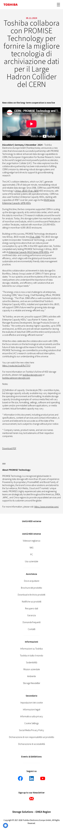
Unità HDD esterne (31, 521)
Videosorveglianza (31, 540)
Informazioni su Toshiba (31, 648)
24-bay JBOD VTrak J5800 (27, 190)
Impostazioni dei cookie (31, 702)
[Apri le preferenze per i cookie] (5, 827)
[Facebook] (20, 778)
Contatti (31, 629)
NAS (31, 547)
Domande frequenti (32, 622)
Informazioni (31, 641)
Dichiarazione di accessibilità (31, 744)
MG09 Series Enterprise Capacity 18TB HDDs (28, 202)
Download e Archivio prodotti (31, 594)
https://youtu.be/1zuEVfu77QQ (16, 365)
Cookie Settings (31, 723)
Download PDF (9, 448)
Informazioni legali (31, 709)
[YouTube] (43, 778)
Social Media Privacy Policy (31, 730)
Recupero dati (31, 608)
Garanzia (31, 615)
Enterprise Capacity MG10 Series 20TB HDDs (29, 252)
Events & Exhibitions (31, 756)
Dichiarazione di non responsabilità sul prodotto (31, 737)
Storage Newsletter (31, 683)
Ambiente (31, 676)
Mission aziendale (31, 669)
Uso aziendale (31, 561)
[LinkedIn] (31, 778)
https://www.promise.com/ (46, 506)
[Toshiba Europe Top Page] (11, 5)
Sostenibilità (31, 662)
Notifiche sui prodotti (31, 601)
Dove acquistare (31, 580)
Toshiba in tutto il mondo (31, 655)
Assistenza (31, 574)
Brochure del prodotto (31, 587)
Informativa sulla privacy (31, 716)
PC (31, 554)
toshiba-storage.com (32, 374)
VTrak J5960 (34, 236)
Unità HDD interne (31, 533)
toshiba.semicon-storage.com (16, 377)
